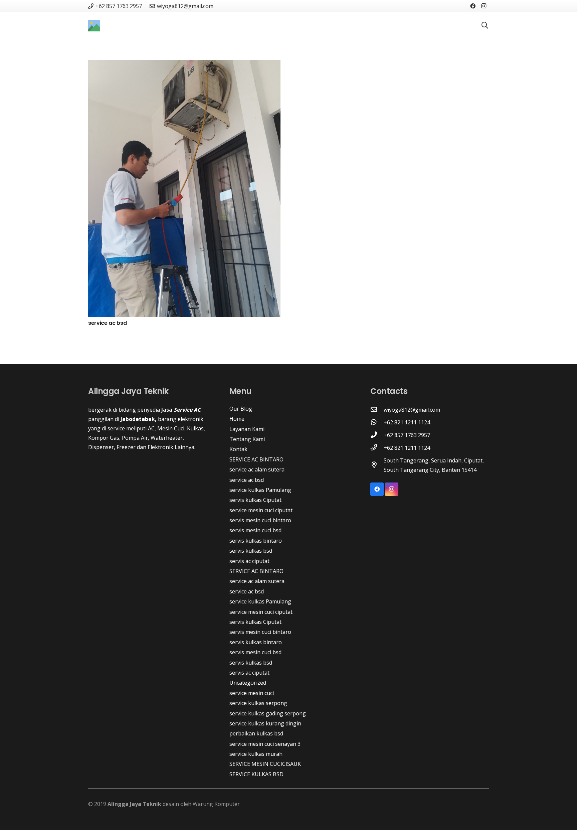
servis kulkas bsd (250, 550)
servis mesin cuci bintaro (260, 520)
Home (236, 418)
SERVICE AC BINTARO (256, 459)
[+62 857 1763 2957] (377, 435)
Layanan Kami (246, 429)
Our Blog (240, 408)
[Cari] (484, 25)
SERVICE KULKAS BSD (256, 774)
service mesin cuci (251, 693)
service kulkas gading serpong (267, 713)
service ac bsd (107, 323)
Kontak (238, 449)
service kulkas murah (255, 753)
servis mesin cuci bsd (255, 530)
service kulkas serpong (258, 703)
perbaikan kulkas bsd (256, 733)
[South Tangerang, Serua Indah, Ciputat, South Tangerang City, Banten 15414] (377, 465)
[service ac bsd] (184, 64)
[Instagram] (483, 6)
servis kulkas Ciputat (255, 500)
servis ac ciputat (249, 561)
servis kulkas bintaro (255, 540)
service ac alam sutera (256, 469)
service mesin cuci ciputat (261, 510)
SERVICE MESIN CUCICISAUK (265, 764)
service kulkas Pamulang (260, 490)
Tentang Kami (247, 439)
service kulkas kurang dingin (265, 723)
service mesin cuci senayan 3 (265, 743)
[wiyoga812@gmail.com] (377, 409)
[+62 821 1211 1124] (377, 422)
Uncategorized (247, 682)
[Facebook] (472, 6)
